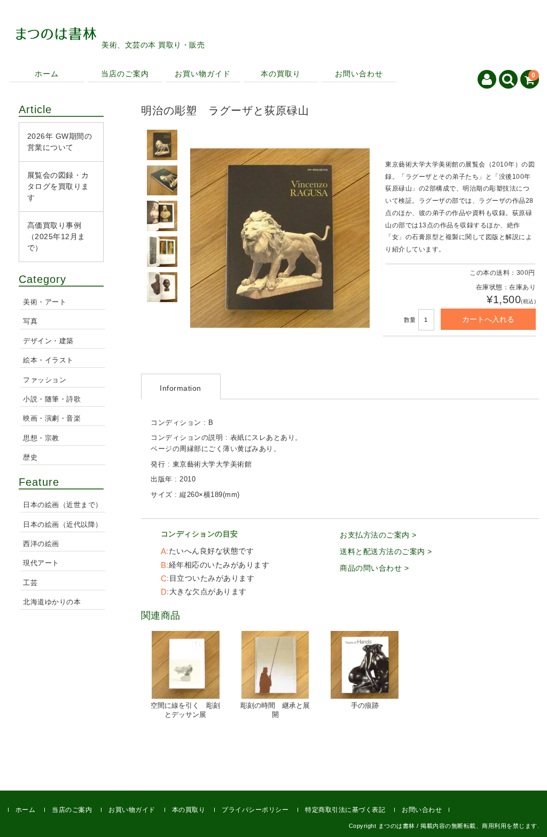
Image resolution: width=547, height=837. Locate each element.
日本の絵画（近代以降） (63, 524)
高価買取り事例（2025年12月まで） (56, 236)
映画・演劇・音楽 (52, 418)
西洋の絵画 (41, 544)
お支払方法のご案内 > (378, 535)
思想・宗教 (41, 438)
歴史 (30, 457)
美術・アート (44, 302)
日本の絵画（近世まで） (63, 505)
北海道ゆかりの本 (52, 602)
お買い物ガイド (203, 73)
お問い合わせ (359, 73)
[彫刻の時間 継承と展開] (275, 665)
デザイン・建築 (48, 341)
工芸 (30, 583)
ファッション (44, 380)
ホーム (47, 73)
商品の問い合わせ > (374, 568)
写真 (30, 321)
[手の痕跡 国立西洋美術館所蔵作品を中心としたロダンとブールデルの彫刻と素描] (364, 665)
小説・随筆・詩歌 (52, 399)
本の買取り (281, 73)
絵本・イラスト (48, 360)
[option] (162, 145)
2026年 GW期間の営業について (59, 142)
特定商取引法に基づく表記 (345, 810)
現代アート (41, 563)
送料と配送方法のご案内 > (386, 551)
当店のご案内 (125, 73)
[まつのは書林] (56, 26)
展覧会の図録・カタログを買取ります (58, 186)
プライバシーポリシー (255, 810)
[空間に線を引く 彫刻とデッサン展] (186, 665)
